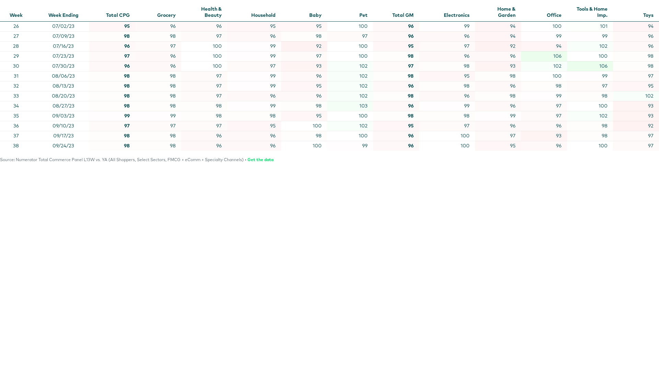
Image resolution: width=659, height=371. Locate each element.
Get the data (260, 160)
